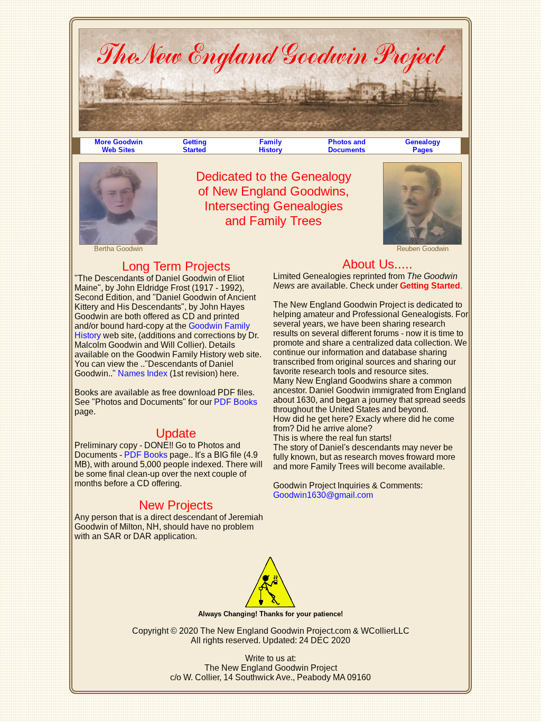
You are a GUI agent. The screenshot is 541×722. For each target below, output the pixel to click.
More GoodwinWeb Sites (119, 146)
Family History (270, 146)
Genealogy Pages (422, 146)
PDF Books (235, 401)
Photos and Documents (347, 146)
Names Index (143, 373)
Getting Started (195, 146)
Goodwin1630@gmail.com (323, 494)
